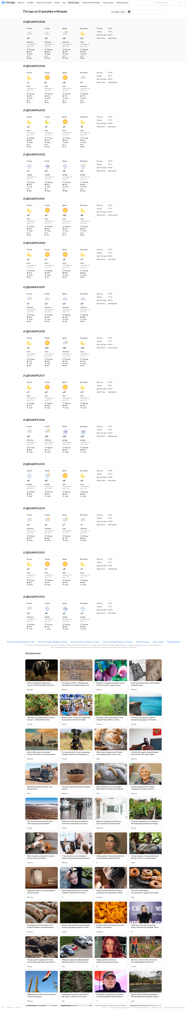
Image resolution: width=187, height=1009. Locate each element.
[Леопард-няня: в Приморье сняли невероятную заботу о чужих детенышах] (111, 710)
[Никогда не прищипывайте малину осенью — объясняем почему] (41, 710)
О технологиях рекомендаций (140, 1007)
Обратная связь (157, 1007)
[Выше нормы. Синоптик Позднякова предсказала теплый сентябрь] (76, 710)
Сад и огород (158, 642)
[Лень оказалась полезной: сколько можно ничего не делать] (41, 848)
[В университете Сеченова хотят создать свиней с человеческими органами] (41, 918)
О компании (10, 1007)
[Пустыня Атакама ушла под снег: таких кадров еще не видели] (41, 814)
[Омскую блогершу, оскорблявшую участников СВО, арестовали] (145, 745)
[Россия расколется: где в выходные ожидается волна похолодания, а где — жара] (76, 745)
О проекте (105, 1007)
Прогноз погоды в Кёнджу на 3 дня (21, 642)
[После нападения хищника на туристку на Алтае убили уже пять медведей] (41, 675)
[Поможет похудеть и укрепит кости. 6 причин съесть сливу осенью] (111, 675)
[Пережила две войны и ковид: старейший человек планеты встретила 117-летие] (145, 779)
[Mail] (3, 2)
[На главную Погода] (10, 2)
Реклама (18, 1007)
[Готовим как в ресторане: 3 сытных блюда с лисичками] (111, 918)
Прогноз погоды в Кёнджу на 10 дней (117, 642)
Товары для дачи (173, 642)
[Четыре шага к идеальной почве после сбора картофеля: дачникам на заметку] (41, 952)
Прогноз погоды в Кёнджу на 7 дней (85, 642)
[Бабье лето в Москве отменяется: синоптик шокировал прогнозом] (76, 814)
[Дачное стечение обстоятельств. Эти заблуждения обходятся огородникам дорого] (145, 952)
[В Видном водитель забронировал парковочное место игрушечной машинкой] (76, 952)
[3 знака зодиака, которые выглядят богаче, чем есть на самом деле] (145, 848)
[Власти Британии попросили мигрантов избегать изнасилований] (41, 745)
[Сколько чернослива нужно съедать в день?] (76, 779)
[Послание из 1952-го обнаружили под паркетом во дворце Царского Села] (76, 675)
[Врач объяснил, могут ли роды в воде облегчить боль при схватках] (111, 779)
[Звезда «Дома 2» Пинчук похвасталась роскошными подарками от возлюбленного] (111, 952)
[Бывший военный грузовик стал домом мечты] (41, 779)
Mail (3, 1007)
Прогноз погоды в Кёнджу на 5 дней (52, 642)
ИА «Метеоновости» (178, 1007)
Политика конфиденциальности (120, 1007)
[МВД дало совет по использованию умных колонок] (41, 883)
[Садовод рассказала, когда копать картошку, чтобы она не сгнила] (76, 987)
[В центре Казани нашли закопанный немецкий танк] (145, 675)
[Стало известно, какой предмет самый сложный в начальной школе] (76, 848)
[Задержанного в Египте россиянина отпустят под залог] (41, 987)
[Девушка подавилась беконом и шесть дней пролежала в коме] (111, 814)
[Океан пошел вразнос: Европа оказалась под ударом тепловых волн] (145, 710)
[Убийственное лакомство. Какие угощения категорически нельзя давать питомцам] (111, 883)
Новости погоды (142, 642)
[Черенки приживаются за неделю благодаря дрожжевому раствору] (145, 814)
